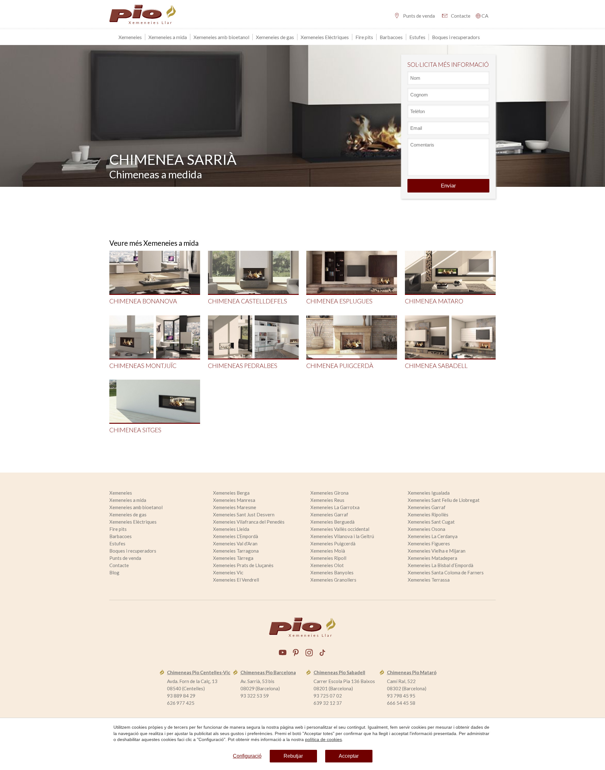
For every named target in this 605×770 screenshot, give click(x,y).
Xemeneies (130, 37)
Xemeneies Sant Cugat (431, 522)
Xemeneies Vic (228, 572)
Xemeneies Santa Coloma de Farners (446, 572)
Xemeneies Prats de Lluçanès (243, 565)
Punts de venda (419, 16)
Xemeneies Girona (329, 493)
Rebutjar (293, 756)
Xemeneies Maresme (234, 507)
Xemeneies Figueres (429, 543)
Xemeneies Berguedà (332, 522)
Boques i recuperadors (456, 37)
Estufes (417, 37)
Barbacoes (391, 37)
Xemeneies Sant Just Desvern (243, 514)
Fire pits (364, 37)
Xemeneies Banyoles (332, 572)
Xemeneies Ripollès (428, 514)
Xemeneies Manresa (234, 500)
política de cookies (323, 739)
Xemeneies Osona (426, 529)
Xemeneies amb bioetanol (221, 37)
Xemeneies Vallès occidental (339, 529)
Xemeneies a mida (167, 37)
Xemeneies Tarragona (236, 551)
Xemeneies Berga (231, 493)
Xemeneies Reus (327, 500)
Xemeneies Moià (327, 551)
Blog (114, 572)
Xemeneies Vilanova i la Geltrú (342, 536)
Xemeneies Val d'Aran (235, 543)
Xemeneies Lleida (231, 529)
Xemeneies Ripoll (328, 558)
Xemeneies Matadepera (432, 558)
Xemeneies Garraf (427, 507)
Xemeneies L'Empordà (235, 536)
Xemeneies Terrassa (429, 580)
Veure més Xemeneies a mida (154, 243)
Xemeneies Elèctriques (325, 37)
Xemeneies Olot (327, 565)
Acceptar (349, 756)
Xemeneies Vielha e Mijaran (436, 551)
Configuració (247, 756)
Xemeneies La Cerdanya (433, 536)
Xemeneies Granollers (333, 580)
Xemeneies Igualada (429, 493)
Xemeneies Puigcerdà (332, 543)
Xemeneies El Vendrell (236, 580)
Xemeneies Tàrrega (233, 558)
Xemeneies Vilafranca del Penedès (249, 522)
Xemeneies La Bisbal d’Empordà (440, 565)
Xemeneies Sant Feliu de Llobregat (444, 500)
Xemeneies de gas (275, 37)
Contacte (460, 16)
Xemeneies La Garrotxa (335, 507)
